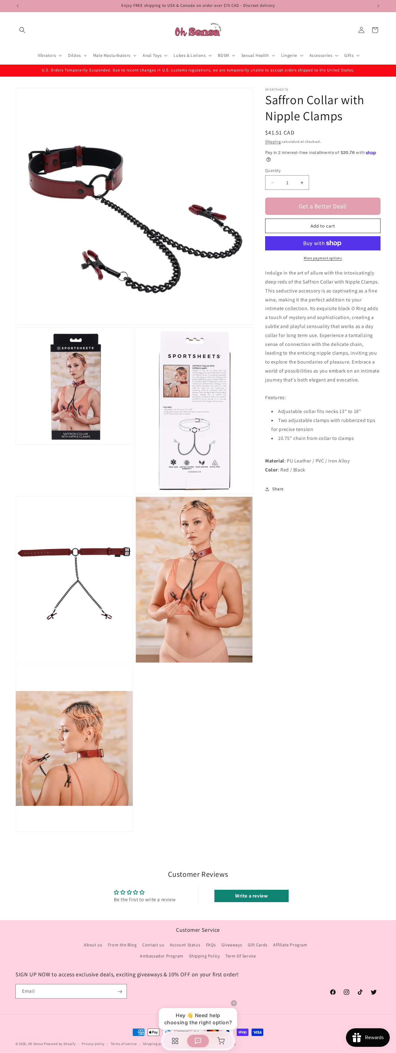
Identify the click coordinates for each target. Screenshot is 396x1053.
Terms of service (124, 1043)
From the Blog (122, 945)
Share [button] (278, 489)
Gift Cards (258, 945)
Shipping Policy (204, 956)
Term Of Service (241, 956)
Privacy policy (93, 1043)
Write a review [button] (251, 896)
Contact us (153, 945)
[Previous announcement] (17, 6)
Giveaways (232, 945)
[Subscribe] (120, 991)
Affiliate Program (290, 945)
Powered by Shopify (60, 1044)
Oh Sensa (35, 1044)
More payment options (323, 258)
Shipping (273, 141)
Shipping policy (156, 1043)
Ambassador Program (161, 956)
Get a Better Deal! (323, 206)
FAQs (211, 945)
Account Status (185, 945)
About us (93, 945)
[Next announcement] (378, 6)
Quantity (273, 170)
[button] (22, 30)
